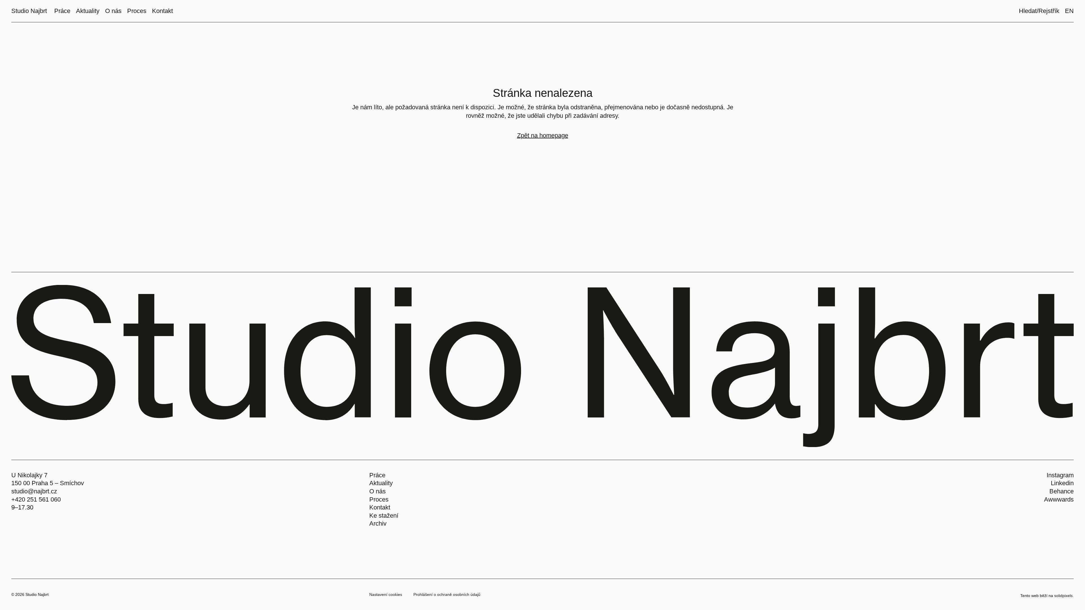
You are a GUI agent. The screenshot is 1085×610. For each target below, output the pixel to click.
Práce (377, 475)
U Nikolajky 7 (29, 475)
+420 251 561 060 (36, 499)
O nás (377, 491)
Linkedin (1062, 483)
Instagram (1060, 475)
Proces (379, 499)
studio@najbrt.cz (34, 491)
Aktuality (381, 483)
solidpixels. (1064, 595)
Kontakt (379, 507)
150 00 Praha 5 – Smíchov (47, 483)
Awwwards (1059, 499)
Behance (1061, 491)
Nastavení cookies (385, 594)
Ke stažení (383, 515)
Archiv (378, 523)
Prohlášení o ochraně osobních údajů (446, 594)
